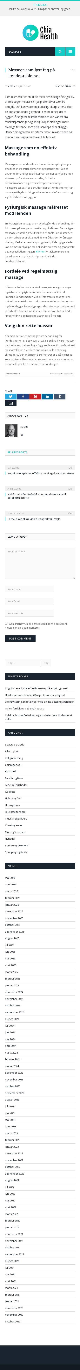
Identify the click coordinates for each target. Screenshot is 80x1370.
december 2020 (14, 1308)
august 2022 (12, 1180)
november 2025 (14, 918)
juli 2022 (9, 1187)
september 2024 (14, 1012)
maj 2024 (10, 1039)
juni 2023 (10, 1113)
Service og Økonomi (17, 845)
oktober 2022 (12, 1167)
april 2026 (10, 884)
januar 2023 (12, 1146)
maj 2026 (10, 878)
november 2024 (14, 999)
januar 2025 (12, 985)
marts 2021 (11, 1288)
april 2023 (10, 1126)
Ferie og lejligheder (16, 785)
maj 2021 (10, 1274)
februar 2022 (12, 1220)
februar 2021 (12, 1294)
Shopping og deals (16, 852)
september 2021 (14, 1254)
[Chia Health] (40, 32)
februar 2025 (12, 978)
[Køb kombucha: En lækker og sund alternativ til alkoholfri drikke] (40, 486)
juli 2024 (9, 1025)
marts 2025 (11, 972)
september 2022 (14, 1173)
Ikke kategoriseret (15, 812)
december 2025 (14, 911)
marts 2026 (11, 891)
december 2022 (14, 1153)
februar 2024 (12, 1059)
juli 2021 (9, 1267)
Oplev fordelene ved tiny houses (24, 708)
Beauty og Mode (14, 744)
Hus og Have (12, 805)
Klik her (40, 251)
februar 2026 (12, 898)
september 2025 (14, 931)
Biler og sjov (12, 751)
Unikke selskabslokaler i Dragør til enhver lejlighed (39, 9)
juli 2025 (9, 945)
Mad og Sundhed (65, 86)
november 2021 (14, 1241)
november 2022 (14, 1160)
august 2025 (12, 938)
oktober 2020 (12, 1321)
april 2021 (10, 1281)
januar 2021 (12, 1301)
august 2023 (12, 1099)
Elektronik (11, 771)
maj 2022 (10, 1200)
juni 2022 (10, 1193)
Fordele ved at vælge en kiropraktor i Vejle (34, 519)
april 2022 (10, 1207)
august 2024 (12, 1019)
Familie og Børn (14, 778)
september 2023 (14, 1093)
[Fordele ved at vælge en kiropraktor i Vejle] (40, 511)
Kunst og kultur (14, 825)
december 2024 (14, 992)
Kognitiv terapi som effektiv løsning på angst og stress (41, 473)
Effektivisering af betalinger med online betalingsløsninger (39, 701)
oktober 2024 (12, 1005)
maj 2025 (10, 958)
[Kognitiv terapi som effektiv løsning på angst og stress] (40, 465)
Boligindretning (14, 758)
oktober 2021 (12, 1247)
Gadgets (10, 791)
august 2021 (12, 1261)
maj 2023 (10, 1120)
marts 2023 (11, 1133)
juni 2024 (10, 1032)
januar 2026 (12, 904)
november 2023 (14, 1079)
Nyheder (10, 838)
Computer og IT (14, 765)
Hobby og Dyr (13, 798)
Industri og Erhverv (16, 818)
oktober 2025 (12, 925)
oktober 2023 (12, 1086)
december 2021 (14, 1234)
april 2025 (10, 965)
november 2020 (14, 1314)
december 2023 (14, 1072)
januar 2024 (12, 1066)
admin (11, 86)
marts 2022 (11, 1214)
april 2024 (10, 1046)
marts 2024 (11, 1052)
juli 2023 (9, 1106)
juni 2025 (10, 951)
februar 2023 (12, 1140)
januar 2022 (12, 1227)
